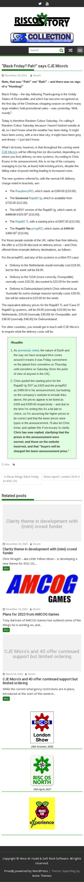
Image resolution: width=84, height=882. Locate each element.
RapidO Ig (35, 198)
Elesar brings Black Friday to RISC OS (21, 479)
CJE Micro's (37, 464)
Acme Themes (42, 876)
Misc (7, 464)
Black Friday (22, 464)
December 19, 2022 (16, 609)
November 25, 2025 (16, 544)
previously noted (28, 350)
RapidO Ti (21, 221)
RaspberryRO (24, 191)
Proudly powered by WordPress (26, 871)
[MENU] (80, 50)
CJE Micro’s (10, 152)
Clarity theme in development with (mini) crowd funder (42, 524)
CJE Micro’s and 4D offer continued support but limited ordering (41, 654)
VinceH (37, 75)
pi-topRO (37, 228)
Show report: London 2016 (60, 476)
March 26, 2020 (14, 674)
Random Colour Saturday (58, 464)
